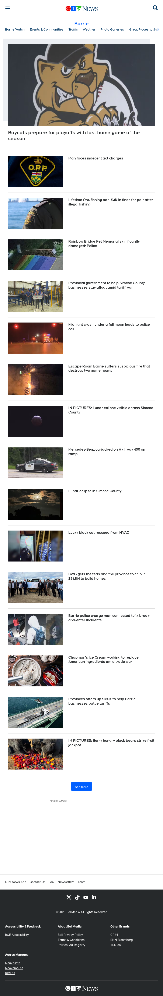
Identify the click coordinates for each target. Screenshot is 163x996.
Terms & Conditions (71, 940)
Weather (89, 29)
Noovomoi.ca (14, 968)
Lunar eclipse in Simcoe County (94, 491)
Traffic (73, 29)
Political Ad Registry (71, 945)
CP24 (114, 934)
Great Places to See (144, 29)
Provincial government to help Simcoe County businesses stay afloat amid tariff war (106, 285)
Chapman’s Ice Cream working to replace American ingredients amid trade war (103, 659)
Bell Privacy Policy (70, 934)
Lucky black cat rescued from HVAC (98, 533)
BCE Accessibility (17, 934)
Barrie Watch (15, 29)
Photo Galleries (112, 29)
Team (81, 882)
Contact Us (37, 882)
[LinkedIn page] (94, 897)
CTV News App (15, 882)
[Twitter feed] (68, 897)
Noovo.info (12, 963)
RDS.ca (10, 973)
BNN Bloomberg (121, 940)
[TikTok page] (77, 897)
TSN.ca (115, 945)
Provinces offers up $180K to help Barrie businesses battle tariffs (102, 701)
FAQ (51, 882)
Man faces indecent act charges (95, 158)
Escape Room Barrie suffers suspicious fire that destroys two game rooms (109, 368)
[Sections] (7, 8)
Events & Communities (46, 29)
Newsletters (66, 882)
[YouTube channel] (85, 897)
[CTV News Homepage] (82, 8)
